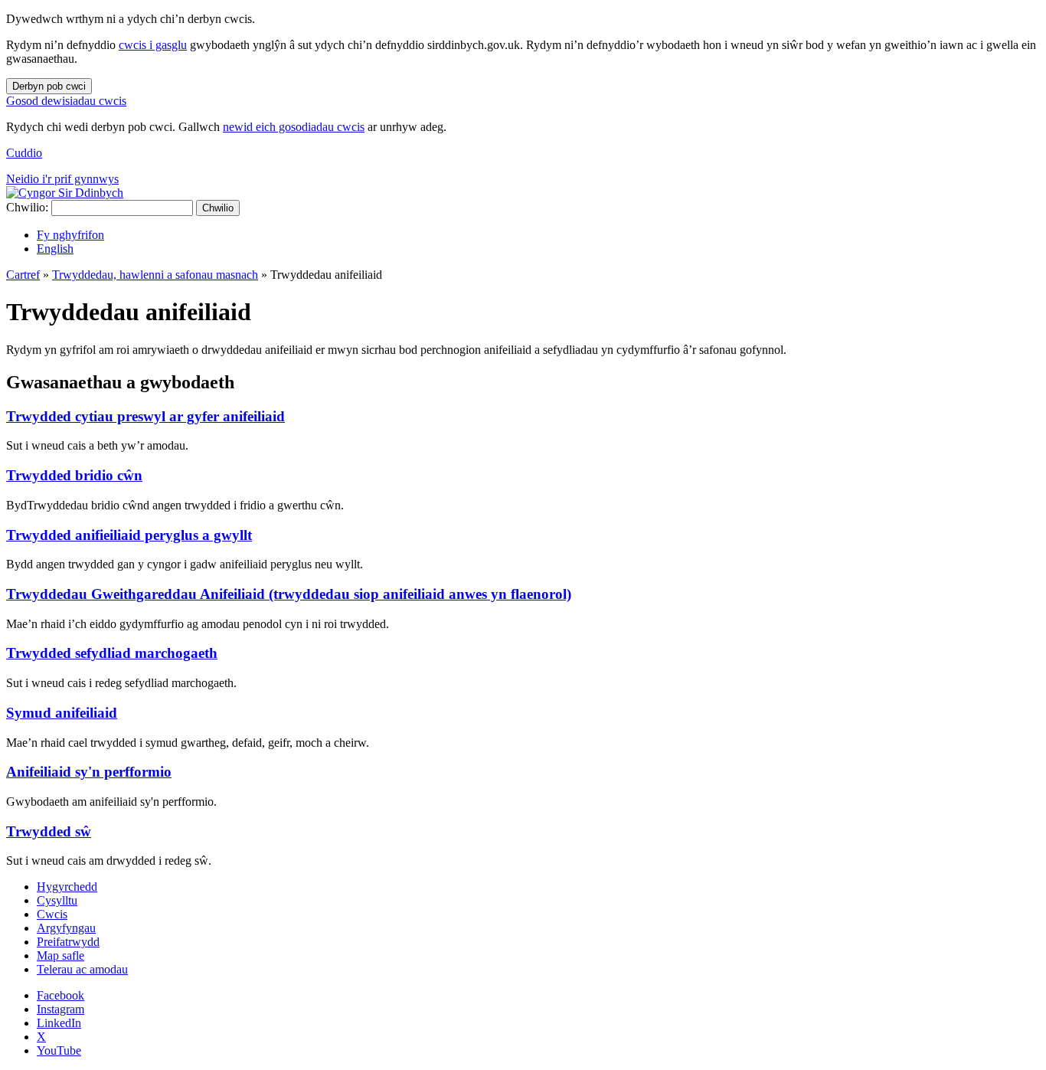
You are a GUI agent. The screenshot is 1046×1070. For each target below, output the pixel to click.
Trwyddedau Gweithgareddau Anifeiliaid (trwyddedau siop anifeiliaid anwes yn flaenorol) (288, 594)
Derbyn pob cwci (49, 86)
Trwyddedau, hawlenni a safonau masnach (155, 274)
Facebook (60, 995)
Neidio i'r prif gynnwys (62, 178)
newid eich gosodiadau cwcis (293, 126)
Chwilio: (27, 207)
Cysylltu (57, 900)
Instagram (60, 1009)
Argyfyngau (66, 927)
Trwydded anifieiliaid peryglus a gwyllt (129, 535)
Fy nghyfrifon (70, 234)
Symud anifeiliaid (61, 713)
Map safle (60, 955)
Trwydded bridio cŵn (74, 475)
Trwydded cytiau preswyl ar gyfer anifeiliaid (145, 416)
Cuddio (24, 152)
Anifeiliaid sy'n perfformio (89, 772)
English (55, 248)
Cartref (23, 274)
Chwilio (218, 208)
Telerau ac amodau (82, 969)
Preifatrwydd (68, 941)
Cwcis (52, 914)
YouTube (59, 1050)
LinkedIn (59, 1022)
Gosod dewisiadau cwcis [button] (66, 100)
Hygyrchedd (67, 886)
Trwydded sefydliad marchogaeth (111, 653)
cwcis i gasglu (153, 44)
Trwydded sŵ (48, 831)
